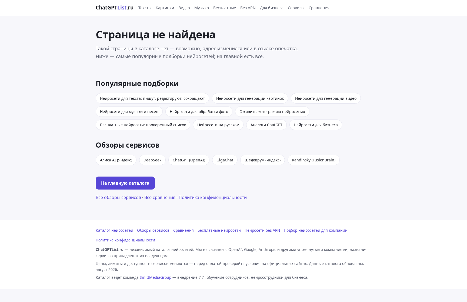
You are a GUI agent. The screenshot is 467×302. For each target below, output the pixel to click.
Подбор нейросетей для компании (316, 230)
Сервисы (296, 7)
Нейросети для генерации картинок (250, 98)
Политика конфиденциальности (213, 197)
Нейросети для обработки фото (199, 111)
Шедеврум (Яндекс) (263, 159)
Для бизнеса (271, 7)
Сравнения (319, 7)
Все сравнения (159, 197)
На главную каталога (125, 183)
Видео (184, 7)
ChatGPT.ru (115, 7)
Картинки (165, 7)
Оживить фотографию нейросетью (272, 111)
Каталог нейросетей (114, 230)
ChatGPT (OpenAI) (189, 159)
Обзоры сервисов (153, 230)
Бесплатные (224, 7)
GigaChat (224, 159)
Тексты (144, 7)
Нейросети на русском (218, 124)
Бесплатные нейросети (219, 230)
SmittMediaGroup (155, 277)
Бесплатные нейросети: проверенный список (143, 124)
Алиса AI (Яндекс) (116, 159)
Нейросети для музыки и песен (129, 111)
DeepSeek (152, 159)
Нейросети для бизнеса (316, 124)
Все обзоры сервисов (118, 197)
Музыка (201, 7)
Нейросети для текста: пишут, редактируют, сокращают (152, 98)
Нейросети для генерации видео (325, 98)
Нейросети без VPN (262, 230)
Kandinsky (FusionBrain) (313, 159)
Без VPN (248, 7)
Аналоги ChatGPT (266, 124)
